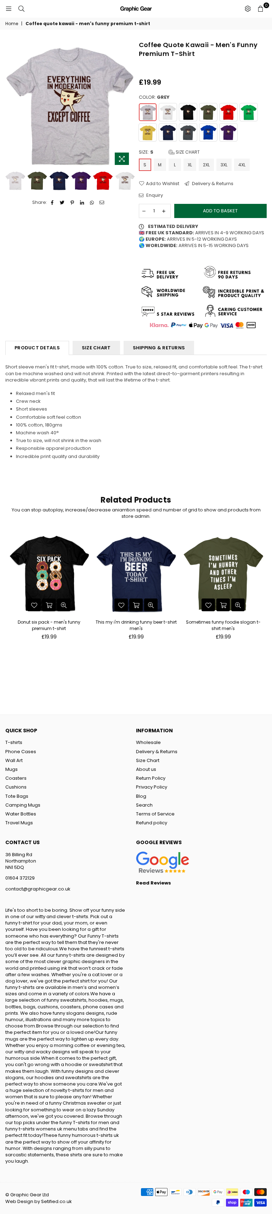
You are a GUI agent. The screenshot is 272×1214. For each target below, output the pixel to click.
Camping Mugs (22, 805)
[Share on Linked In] (82, 202)
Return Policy (150, 778)
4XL (241, 165)
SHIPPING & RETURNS (159, 347)
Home (11, 24)
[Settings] (247, 9)
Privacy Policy (151, 787)
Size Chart (187, 152)
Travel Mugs (19, 822)
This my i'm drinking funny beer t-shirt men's (136, 625)
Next (127, 104)
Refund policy (151, 822)
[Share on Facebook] (52, 202)
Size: (169, 152)
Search (144, 805)
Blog (141, 796)
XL (190, 165)
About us (146, 769)
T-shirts (13, 742)
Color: (154, 97)
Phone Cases (20, 751)
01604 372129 (20, 878)
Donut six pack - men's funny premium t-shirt (49, 625)
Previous (11, 104)
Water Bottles (20, 814)
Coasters (16, 778)
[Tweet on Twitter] (62, 202)
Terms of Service (155, 814)
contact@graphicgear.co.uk (37, 889)
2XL (206, 165)
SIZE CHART (96, 347)
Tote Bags (16, 796)
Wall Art (14, 760)
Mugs (11, 769)
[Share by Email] (102, 202)
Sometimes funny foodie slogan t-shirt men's (223, 625)
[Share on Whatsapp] (92, 202)
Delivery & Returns (212, 184)
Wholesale (148, 742)
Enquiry (154, 195)
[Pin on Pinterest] (72, 202)
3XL (224, 165)
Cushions (16, 787)
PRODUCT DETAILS (37, 347)
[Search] (21, 9)
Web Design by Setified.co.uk (38, 1201)
